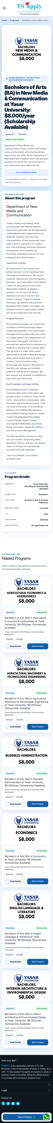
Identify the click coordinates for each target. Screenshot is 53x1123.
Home (4, 20)
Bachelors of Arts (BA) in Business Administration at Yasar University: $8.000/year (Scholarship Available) (25, 782)
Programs (14, 20)
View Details (15, 646)
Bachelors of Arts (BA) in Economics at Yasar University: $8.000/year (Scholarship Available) (25, 859)
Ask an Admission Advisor (26, 172)
